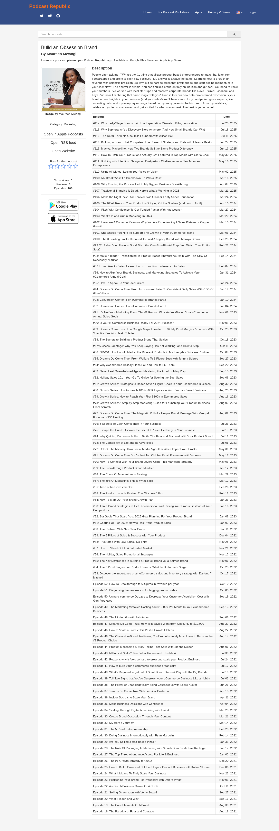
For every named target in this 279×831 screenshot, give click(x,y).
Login (252, 12)
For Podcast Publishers (173, 12)
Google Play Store (142, 60)
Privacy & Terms (219, 12)
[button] (239, 12)
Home (147, 12)
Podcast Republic (49, 6)
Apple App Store (170, 60)
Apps (198, 12)
